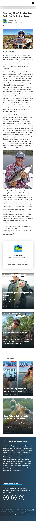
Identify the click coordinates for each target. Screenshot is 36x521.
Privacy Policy (16, 514)
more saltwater (20, 315)
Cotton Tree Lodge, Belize (15, 332)
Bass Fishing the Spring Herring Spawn (17, 294)
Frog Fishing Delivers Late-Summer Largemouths (16, 417)
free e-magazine (8, 470)
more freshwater (20, 276)
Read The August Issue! (15, 389)
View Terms (8, 514)
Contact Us (31, 509)
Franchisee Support (25, 514)
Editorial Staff (18, 255)
